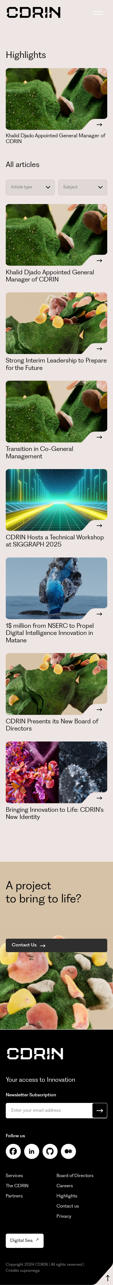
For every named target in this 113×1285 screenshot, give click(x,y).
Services (14, 1176)
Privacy (63, 1216)
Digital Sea (21, 1240)
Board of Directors (75, 1176)
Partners (14, 1196)
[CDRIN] (35, 1054)
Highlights (66, 1196)
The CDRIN (17, 1186)
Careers (64, 1186)
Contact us (67, 1206)
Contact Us (24, 945)
